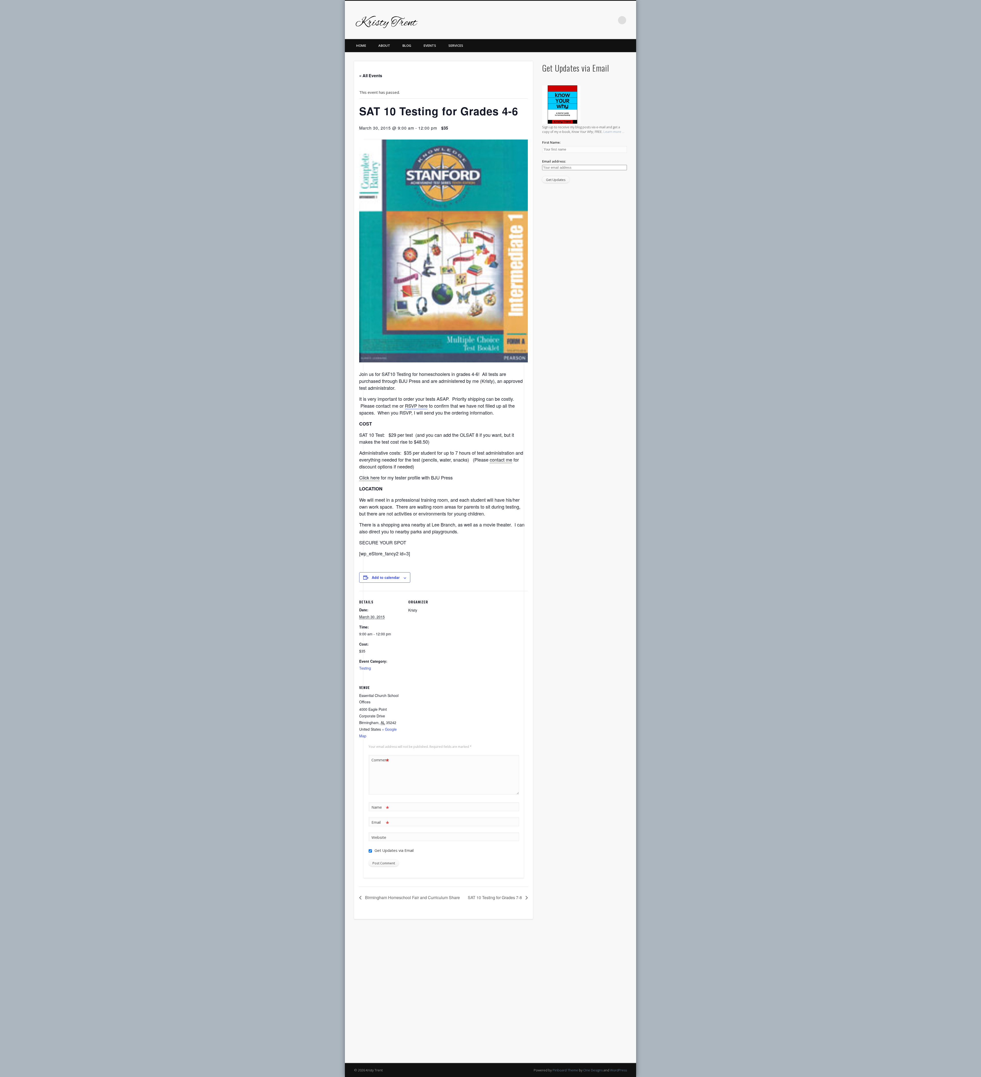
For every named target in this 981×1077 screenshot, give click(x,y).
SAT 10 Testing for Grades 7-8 (495, 897)
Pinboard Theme (565, 1070)
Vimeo (591, 20)
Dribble (601, 20)
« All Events (370, 75)
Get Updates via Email (393, 850)
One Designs (593, 1070)
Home (361, 45)
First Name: (551, 142)
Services (455, 45)
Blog (406, 45)
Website (378, 837)
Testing (365, 668)
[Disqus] (443, 993)
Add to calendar (386, 577)
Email (380, 823)
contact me (501, 459)
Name (380, 808)
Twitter (570, 20)
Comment (380, 760)
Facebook (559, 20)
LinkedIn (612, 20)
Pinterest (580, 20)
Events (430, 45)
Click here (369, 477)
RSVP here (416, 405)
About (384, 45)
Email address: (554, 161)
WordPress (618, 1070)
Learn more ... (613, 131)
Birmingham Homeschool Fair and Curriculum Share (412, 897)
